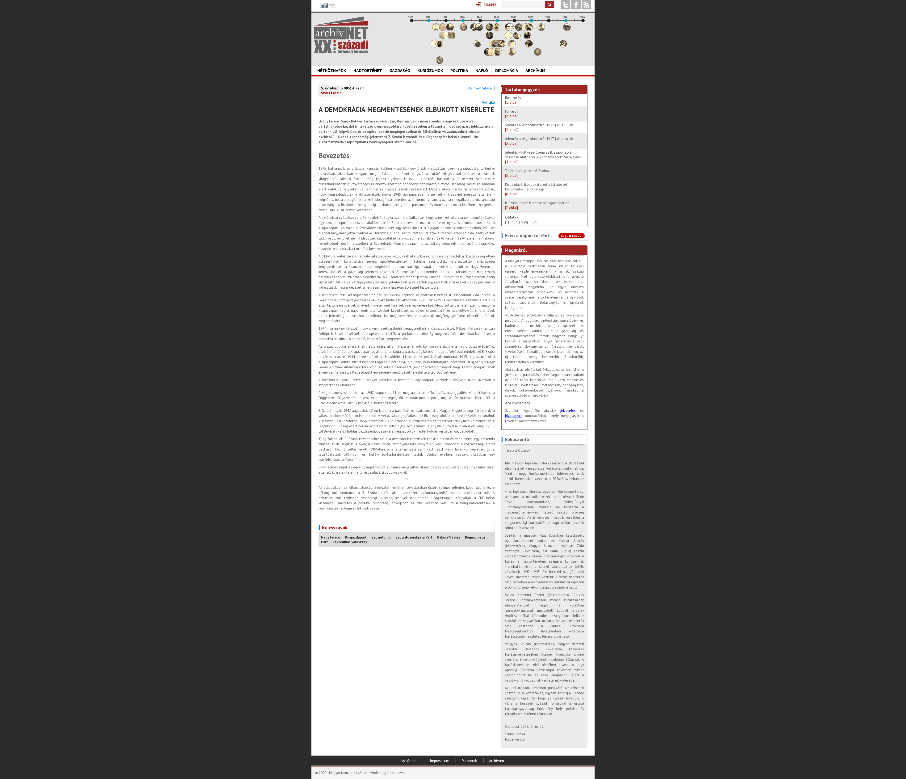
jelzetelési (568, 410)
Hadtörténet (367, 70)
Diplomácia (506, 70)
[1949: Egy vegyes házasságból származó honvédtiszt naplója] (496, 29)
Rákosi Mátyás (448, 537)
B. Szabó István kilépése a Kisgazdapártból (539, 205)
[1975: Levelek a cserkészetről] (541, 29)
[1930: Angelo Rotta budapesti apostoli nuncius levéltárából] (463, 29)
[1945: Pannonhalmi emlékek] (489, 38)
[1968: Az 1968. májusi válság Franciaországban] (529, 46)
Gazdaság (399, 70)
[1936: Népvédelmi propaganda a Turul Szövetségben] (474, 29)
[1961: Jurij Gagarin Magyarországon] (517, 38)
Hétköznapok (331, 70)
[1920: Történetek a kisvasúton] (446, 38)
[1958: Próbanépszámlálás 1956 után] (512, 54)
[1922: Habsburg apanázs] (450, 29)
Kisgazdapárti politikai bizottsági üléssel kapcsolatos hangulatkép (536, 189)
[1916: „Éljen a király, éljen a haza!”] (439, 62)
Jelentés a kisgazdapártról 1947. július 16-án (539, 141)
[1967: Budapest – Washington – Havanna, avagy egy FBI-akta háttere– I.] (527, 38)
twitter (565, 4)
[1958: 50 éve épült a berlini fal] (512, 46)
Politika (459, 70)
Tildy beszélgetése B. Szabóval (529, 173)
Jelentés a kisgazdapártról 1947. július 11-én (539, 127)
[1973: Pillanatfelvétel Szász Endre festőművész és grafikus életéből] (537, 54)
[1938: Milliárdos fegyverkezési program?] (477, 46)
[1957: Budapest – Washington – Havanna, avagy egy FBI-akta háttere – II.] (510, 29)
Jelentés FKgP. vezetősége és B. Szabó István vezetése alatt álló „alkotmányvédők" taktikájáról (544, 157)
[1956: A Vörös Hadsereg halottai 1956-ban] (508, 38)
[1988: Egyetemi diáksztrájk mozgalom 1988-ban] (563, 46)
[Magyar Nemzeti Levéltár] (327, 9)
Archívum (535, 70)
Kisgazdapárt (356, 537)
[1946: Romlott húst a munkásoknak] (491, 54)
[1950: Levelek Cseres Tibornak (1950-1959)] (498, 54)
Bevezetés (513, 100)
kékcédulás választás (350, 542)
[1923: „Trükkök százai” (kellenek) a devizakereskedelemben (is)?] (451, 38)
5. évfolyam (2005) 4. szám (342, 88)
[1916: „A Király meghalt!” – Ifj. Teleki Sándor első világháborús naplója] (439, 46)
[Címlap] (341, 35)
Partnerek (469, 760)
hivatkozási (513, 415)
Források (511, 113)
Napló (481, 70)
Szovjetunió (381, 537)
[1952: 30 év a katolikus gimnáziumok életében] (501, 46)
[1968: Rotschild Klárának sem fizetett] (529, 29)
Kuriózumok (430, 70)
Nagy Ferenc (330, 537)
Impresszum (439, 760)
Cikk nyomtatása (479, 88)
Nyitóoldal (409, 760)
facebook (576, 4)
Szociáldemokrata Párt (413, 537)
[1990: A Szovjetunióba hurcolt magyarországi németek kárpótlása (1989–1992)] (567, 29)
